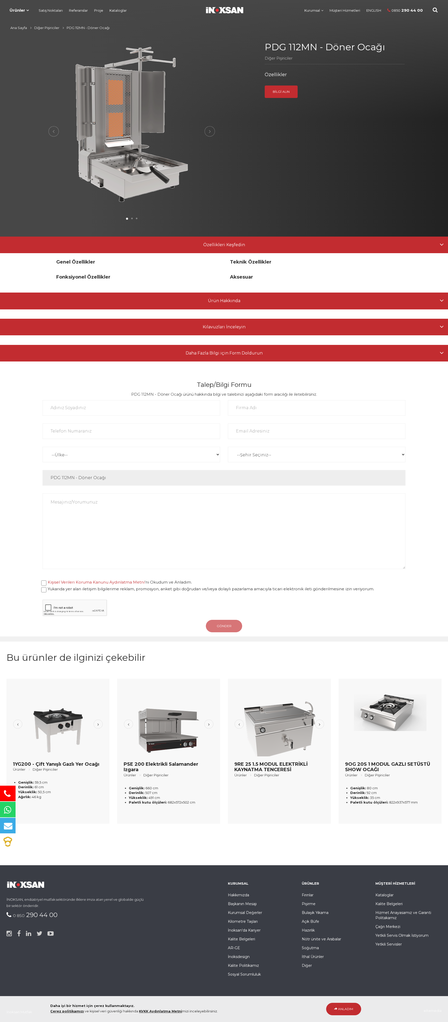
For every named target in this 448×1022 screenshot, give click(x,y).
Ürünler (17, 10)
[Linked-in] (28, 933)
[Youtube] (50, 933)
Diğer (307, 965)
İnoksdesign (239, 956)
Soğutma (310, 948)
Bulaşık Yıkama (315, 912)
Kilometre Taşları (243, 921)
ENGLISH (373, 10)
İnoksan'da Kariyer (244, 930)
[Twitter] (39, 933)
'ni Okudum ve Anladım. (120, 582)
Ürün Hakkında (224, 300)
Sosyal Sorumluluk (244, 974)
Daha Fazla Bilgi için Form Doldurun (224, 353)
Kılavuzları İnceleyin (224, 326)
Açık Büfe (310, 921)
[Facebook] (19, 933)
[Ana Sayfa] (222, 9)
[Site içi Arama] (435, 10)
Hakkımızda (238, 895)
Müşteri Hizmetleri (345, 10)
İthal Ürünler (313, 956)
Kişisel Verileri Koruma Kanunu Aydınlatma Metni (96, 582)
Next (210, 131)
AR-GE (234, 948)
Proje (98, 10)
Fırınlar (307, 895)
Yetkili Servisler (388, 944)
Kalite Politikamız (243, 965)
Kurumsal (312, 10)
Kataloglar (118, 10)
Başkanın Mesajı (242, 904)
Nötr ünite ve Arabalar (321, 939)
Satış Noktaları (51, 10)
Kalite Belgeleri (241, 939)
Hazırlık (308, 930)
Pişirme (309, 904)
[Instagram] (9, 933)
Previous (53, 131)
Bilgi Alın (281, 92)
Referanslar (78, 10)
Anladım (345, 1009)
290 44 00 (407, 10)
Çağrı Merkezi (387, 926)
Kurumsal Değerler (245, 912)
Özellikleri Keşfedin (224, 244)
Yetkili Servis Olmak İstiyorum (402, 935)
